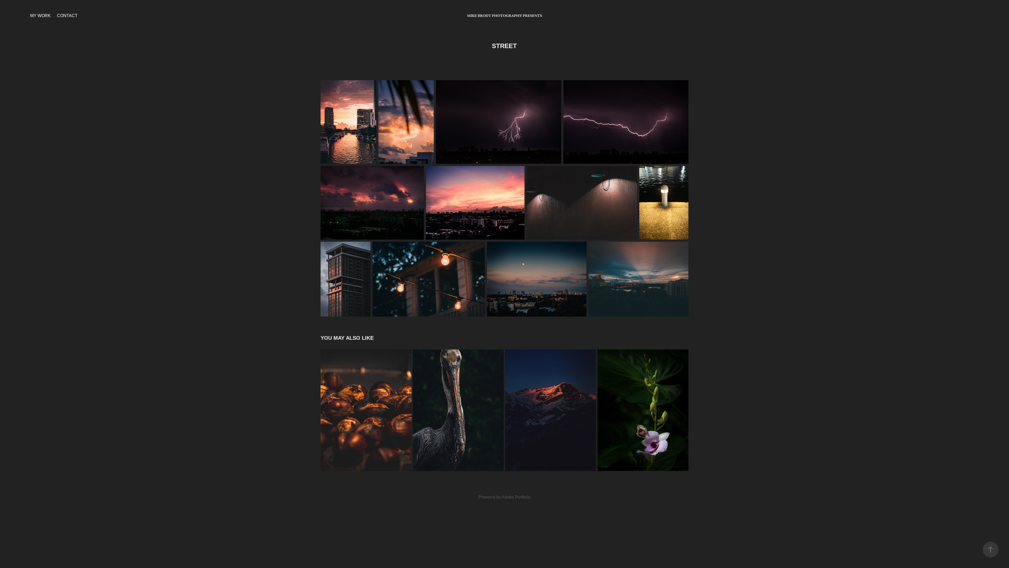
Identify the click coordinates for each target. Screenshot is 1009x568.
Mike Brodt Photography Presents (504, 16)
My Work (40, 15)
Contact (67, 15)
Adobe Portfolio (516, 497)
